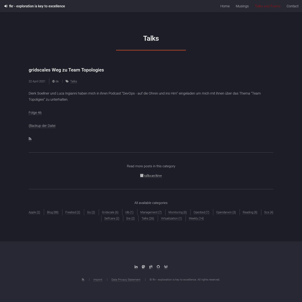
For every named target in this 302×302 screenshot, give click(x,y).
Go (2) (91, 212)
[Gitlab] (166, 267)
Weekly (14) (196, 218)
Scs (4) (268, 212)
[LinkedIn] (136, 267)
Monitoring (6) (177, 212)
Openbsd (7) (201, 212)
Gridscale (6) (110, 212)
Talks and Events (268, 6)
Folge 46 (35, 112)
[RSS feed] (30, 139)
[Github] (158, 267)
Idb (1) (129, 212)
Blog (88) (53, 212)
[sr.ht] (150, 267)
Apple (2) (34, 212)
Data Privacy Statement (126, 279)
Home (225, 6)
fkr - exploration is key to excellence (36, 6)
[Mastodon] (143, 267)
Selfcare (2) (111, 218)
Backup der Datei (42, 126)
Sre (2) (130, 218)
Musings (242, 6)
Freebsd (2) (72, 212)
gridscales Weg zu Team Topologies (66, 70)
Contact (293, 6)
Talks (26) (148, 218)
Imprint (98, 279)
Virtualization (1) (171, 218)
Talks (73, 81)
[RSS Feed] (83, 279)
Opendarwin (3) (226, 212)
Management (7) (151, 212)
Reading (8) (250, 212)
